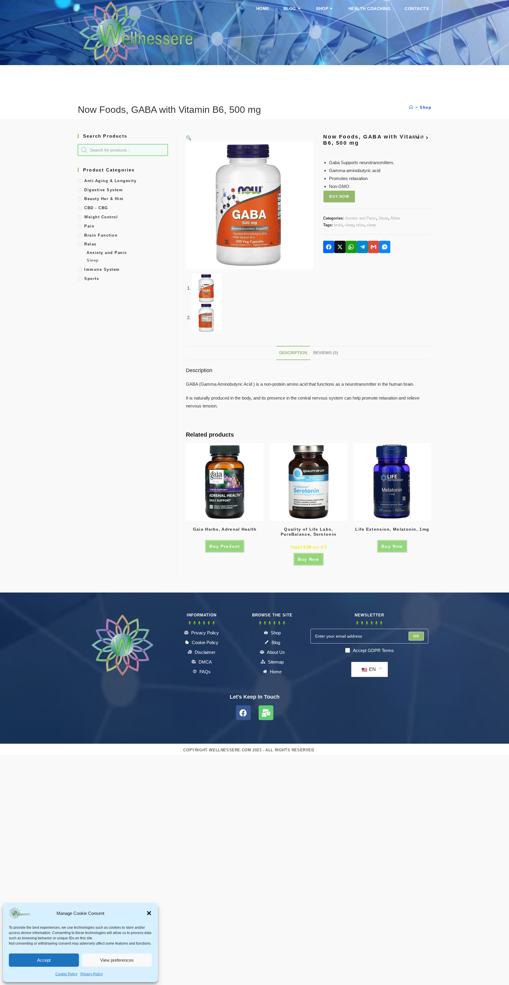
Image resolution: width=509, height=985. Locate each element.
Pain (89, 226)
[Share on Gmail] (373, 247)
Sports (91, 278)
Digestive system (103, 190)
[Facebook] (243, 712)
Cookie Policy (66, 974)
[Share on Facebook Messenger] (384, 247)
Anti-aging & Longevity (110, 181)
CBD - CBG (96, 208)
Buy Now (339, 196)
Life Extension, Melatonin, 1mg (392, 529)
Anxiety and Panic (360, 218)
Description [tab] (293, 353)
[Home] (411, 107)
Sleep (383, 218)
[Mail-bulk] (266, 712)
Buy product (224, 546)
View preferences (117, 960)
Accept (44, 960)
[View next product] (427, 138)
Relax (395, 218)
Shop (425, 107)
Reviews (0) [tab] (325, 353)
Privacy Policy (91, 974)
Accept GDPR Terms (373, 650)
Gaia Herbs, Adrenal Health (225, 529)
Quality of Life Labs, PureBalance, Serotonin (309, 532)
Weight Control (101, 217)
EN (372, 669)
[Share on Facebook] (328, 247)
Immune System (102, 269)
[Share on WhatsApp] (351, 247)
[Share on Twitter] (340, 247)
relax (360, 225)
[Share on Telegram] (362, 247)
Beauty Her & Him (103, 199)
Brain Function (101, 235)
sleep (349, 225)
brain (338, 225)
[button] (149, 913)
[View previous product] (418, 138)
